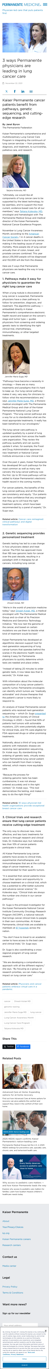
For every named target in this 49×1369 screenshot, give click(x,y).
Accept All (24, 1365)
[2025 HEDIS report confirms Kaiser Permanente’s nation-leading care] (24, 1123)
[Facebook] (15, 91)
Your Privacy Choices (12, 1227)
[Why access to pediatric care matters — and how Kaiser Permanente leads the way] (24, 1167)
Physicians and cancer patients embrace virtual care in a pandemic (22, 986)
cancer (7, 1001)
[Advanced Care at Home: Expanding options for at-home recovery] (24, 1076)
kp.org (5, 1233)
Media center (9, 1266)
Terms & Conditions (12, 1293)
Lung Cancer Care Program (17, 1023)
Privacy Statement (17, 1354)
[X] (6, 91)
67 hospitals (22, 928)
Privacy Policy (9, 1287)
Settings (24, 1359)
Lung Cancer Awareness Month (19, 1018)
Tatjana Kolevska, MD (31, 211)
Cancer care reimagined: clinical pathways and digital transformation (23, 522)
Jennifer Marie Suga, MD (21, 401)
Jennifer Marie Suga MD (15, 1012)
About (5, 1221)
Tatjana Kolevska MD (14, 1029)
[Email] (31, 91)
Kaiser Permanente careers (16, 1239)
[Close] (46, 1331)
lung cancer (36, 1012)
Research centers (11, 1245)
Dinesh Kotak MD (22, 1001)
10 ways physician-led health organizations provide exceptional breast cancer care (23, 805)
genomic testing (11, 1007)
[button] (45, 4)
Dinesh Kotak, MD (25, 611)
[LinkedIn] (23, 91)
